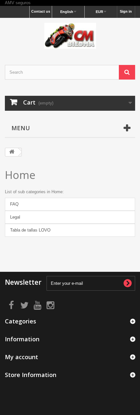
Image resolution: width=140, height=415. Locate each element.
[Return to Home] (12, 152)
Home (20, 175)
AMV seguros (18, 2)
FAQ (14, 204)
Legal (15, 217)
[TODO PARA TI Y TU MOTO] (70, 36)
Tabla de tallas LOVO (30, 230)
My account (21, 357)
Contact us (40, 11)
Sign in (126, 11)
